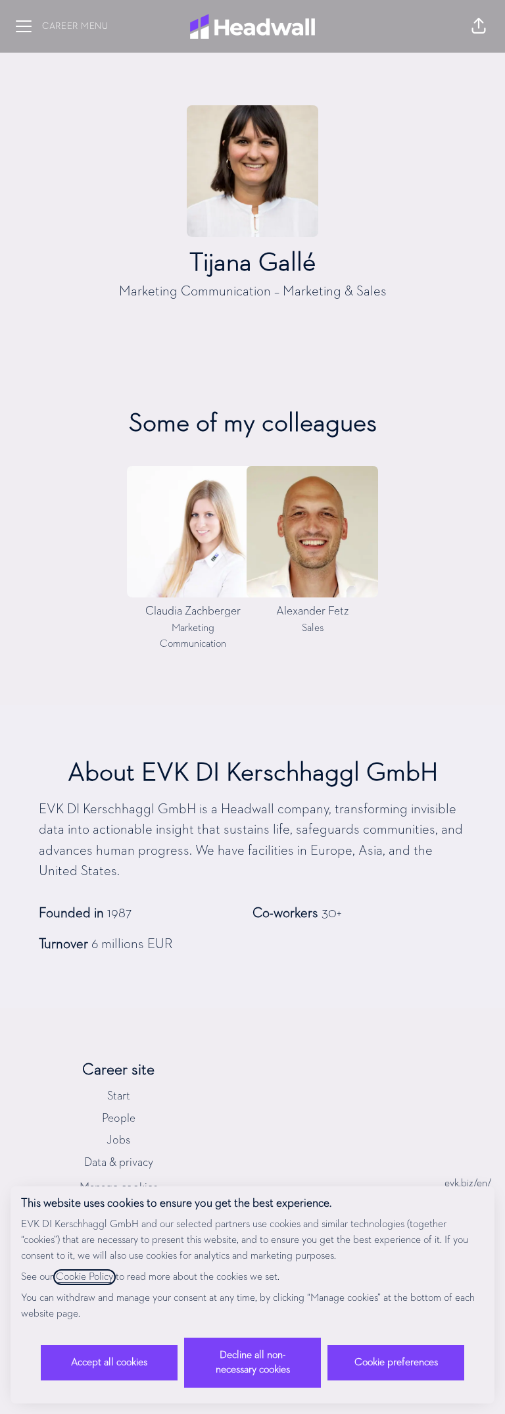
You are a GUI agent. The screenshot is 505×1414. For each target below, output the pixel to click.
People (118, 1118)
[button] (478, 26)
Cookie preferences (396, 1362)
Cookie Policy (84, 1277)
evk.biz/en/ (468, 1183)
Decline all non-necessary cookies (253, 1362)
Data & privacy (118, 1163)
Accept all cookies (109, 1362)
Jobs (118, 1140)
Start (118, 1096)
